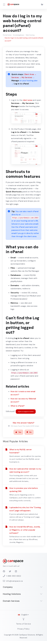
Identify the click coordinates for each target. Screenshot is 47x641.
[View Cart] (42, 4)
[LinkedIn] (16, 571)
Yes (19, 432)
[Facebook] (4, 571)
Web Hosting (30, 35)
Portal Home (7, 35)
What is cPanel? (18, 406)
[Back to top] (23, 619)
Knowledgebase (18, 35)
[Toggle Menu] (4, 4)
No (30, 432)
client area (27, 100)
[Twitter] (10, 571)
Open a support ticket (26, 411)
